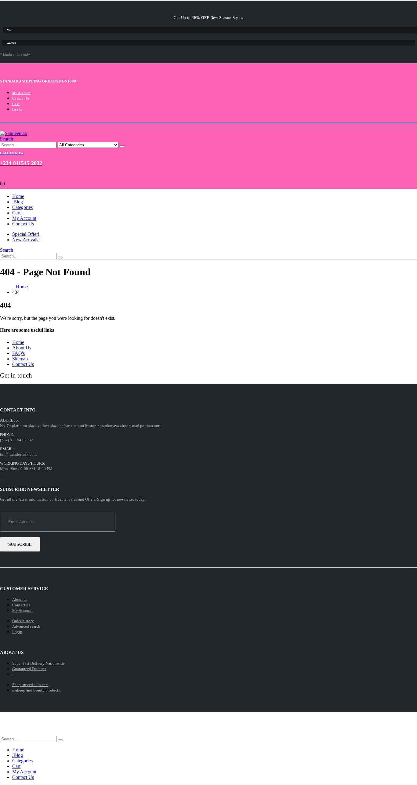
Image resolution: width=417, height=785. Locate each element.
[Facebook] (0, 479)
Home (18, 196)
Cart (16, 104)
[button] (6, 138)
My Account (21, 93)
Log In (17, 109)
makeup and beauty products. (36, 690)
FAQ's (18, 353)
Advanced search (26, 626)
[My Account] (208, 173)
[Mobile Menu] (208, 128)
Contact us (21, 605)
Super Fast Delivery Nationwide (38, 663)
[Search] (122, 146)
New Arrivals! (26, 239)
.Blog (17, 201)
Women (11, 43)
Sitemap (20, 358)
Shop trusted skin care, (30, 684)
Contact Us (21, 98)
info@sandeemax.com (18, 454)
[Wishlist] (208, 178)
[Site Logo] (13, 133)
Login (17, 632)
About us (19, 599)
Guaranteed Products (29, 668)
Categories (22, 207)
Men (10, 30)
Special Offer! (25, 234)
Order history (23, 621)
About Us (21, 347)
